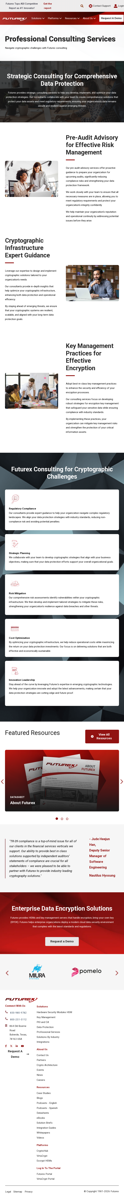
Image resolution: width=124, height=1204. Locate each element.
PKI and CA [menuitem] (43, 1022)
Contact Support (101, 5)
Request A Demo (111, 18)
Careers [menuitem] (41, 1080)
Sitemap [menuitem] (17, 1191)
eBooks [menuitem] (41, 1117)
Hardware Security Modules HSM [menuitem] (54, 1012)
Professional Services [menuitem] (48, 1032)
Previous (2, 780)
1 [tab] (57, 819)
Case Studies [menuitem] (44, 1093)
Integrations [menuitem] (43, 1041)
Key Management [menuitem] (46, 1017)
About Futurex (22, 803)
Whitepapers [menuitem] (43, 1132)
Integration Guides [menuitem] (46, 1127)
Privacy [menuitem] (28, 1191)
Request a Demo (62, 941)
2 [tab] (62, 819)
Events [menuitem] (40, 1069)
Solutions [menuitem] (42, 1006)
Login (120, 5)
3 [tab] (68, 819)
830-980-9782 (18, 1012)
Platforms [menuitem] (42, 1145)
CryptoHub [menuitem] (42, 1150)
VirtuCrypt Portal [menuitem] (45, 1178)
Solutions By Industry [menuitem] (48, 1037)
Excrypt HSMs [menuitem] (44, 1160)
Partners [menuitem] (41, 1060)
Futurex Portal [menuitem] (44, 1174)
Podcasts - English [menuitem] (47, 1103)
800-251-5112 (18, 1019)
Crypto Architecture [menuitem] (47, 1065)
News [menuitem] (40, 1075)
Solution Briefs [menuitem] (44, 1122)
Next (121, 780)
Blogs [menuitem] (40, 1098)
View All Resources (104, 736)
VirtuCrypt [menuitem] (42, 1155)
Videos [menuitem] (40, 1137)
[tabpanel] (62, 780)
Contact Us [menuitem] (43, 1055)
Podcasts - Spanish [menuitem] (47, 1108)
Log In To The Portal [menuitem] (48, 1168)
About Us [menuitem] (42, 1049)
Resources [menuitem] (43, 1087)
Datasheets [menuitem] (43, 1112)
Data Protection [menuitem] (45, 1027)
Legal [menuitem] (8, 1191)
